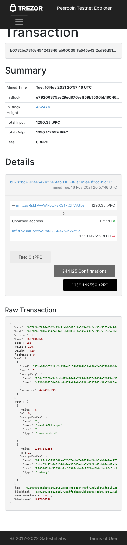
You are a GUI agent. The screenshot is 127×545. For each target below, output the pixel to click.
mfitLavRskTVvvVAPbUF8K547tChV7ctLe (50, 205)
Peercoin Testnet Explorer (84, 8)
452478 (43, 107)
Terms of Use (103, 538)
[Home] (26, 8)
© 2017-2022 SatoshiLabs (38, 538)
